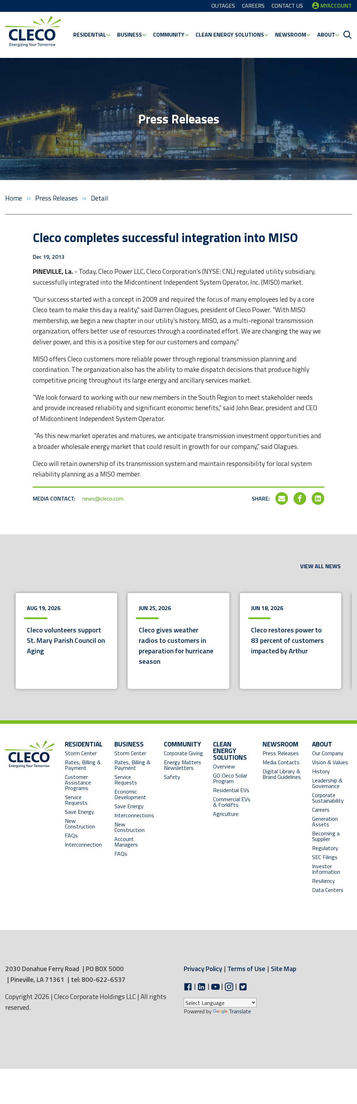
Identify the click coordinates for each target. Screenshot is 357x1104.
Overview (224, 766)
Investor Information (326, 868)
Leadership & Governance (327, 783)
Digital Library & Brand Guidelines (282, 774)
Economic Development (134, 794)
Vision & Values (330, 762)
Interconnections (134, 815)
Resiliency (323, 881)
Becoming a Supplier (326, 836)
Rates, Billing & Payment (83, 765)
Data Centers (327, 890)
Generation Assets (325, 821)
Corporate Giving (183, 753)
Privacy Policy (203, 968)
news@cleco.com (102, 498)
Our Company (327, 753)
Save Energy (79, 811)
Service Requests (76, 799)
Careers (320, 809)
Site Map (283, 968)
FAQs (71, 835)
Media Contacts (281, 762)
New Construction (80, 823)
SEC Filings (324, 857)
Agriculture (225, 814)
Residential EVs (231, 790)
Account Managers (126, 841)
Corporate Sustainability (328, 797)
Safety (172, 777)
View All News (320, 566)
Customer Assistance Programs (78, 782)
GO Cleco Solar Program (230, 778)
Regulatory (325, 848)
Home (14, 198)
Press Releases (57, 198)
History (321, 771)
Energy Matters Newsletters (182, 765)
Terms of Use (246, 968)
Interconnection (83, 844)
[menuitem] (91, 34)
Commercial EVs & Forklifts (231, 802)
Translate (240, 1011)
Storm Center (81, 753)
